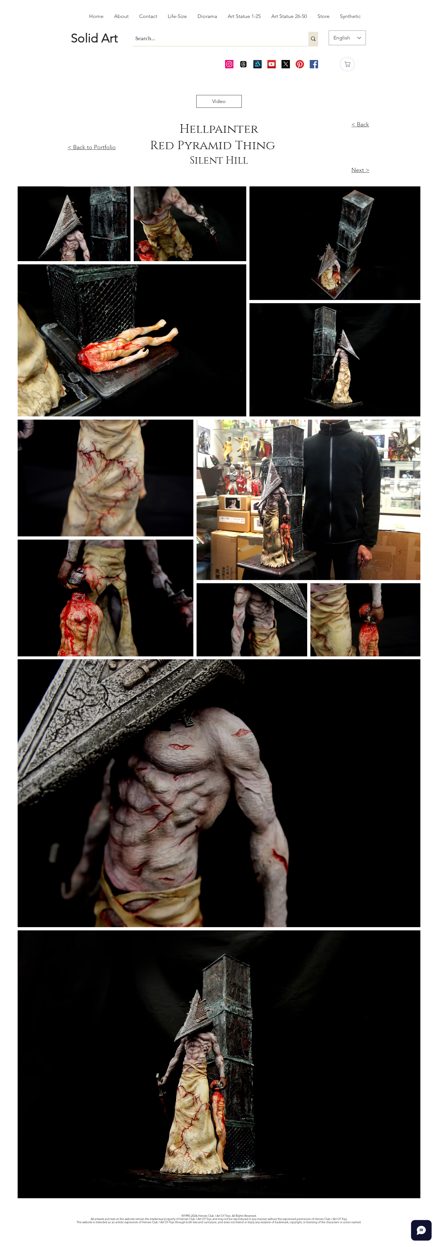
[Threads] (243, 64)
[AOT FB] (314, 64)
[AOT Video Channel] (271, 64)
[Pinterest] (300, 64)
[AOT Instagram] (229, 64)
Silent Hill (219, 160)
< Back (360, 124)
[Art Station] (257, 64)
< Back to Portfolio (92, 147)
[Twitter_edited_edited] (286, 64)
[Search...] (313, 39)
